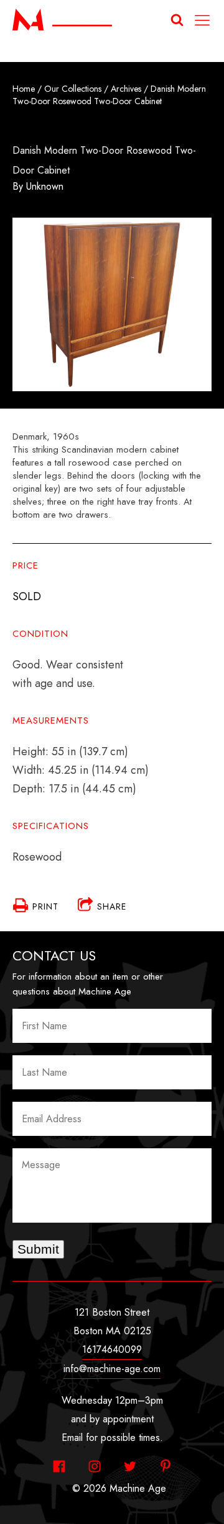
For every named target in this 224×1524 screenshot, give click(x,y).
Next (196, 307)
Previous (28, 307)
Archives (126, 88)
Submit (38, 1249)
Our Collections (72, 88)
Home (23, 88)
